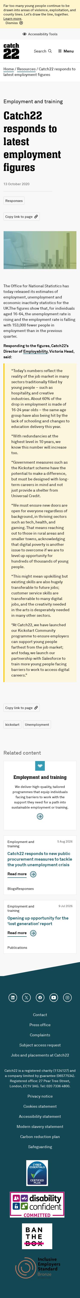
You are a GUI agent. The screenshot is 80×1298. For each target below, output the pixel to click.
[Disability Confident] (37, 1205)
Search (40, 51)
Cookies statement (40, 1106)
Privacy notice (40, 1096)
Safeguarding (40, 1146)
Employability (35, 351)
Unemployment (37, 724)
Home (8, 68)
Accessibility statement (40, 1116)
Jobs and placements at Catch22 (40, 1055)
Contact (40, 1014)
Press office (40, 1024)
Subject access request (40, 1045)
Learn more (12, 18)
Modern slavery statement (40, 1126)
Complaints (40, 1034)
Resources (26, 68)
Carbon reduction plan (40, 1136)
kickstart (12, 724)
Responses (14, 200)
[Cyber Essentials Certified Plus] (37, 1173)
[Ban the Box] (37, 1236)
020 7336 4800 (58, 1086)
